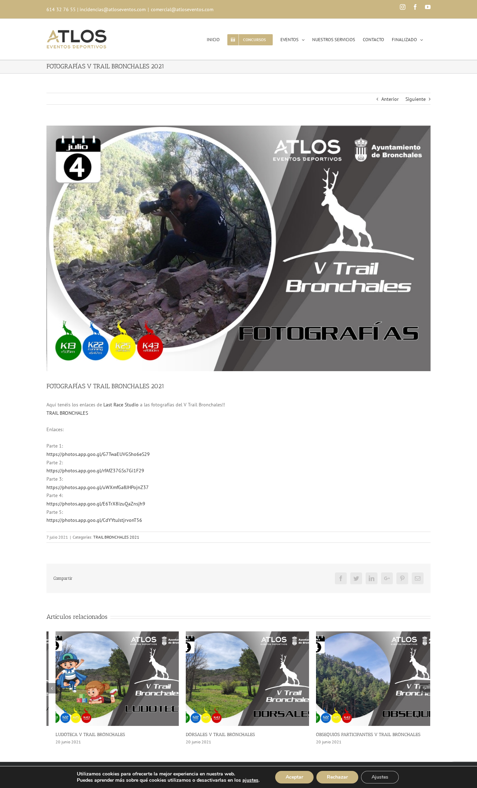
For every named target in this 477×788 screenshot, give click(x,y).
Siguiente (415, 99)
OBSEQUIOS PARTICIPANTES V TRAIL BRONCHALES (359, 734)
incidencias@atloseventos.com (113, 9)
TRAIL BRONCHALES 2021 (116, 537)
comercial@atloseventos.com (182, 9)
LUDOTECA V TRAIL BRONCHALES (81, 734)
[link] (121, 404)
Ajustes (380, 777)
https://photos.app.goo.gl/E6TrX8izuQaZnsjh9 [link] (95, 504)
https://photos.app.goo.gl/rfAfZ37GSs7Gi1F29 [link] (95, 470)
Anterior (390, 99)
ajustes (250, 780)
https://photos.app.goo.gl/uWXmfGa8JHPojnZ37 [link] (97, 487)
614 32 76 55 (61, 9)
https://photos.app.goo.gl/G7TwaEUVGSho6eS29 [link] (98, 454)
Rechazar (337, 777)
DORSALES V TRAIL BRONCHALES (211, 734)
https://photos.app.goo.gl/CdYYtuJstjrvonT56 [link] (94, 520)
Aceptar (294, 777)
